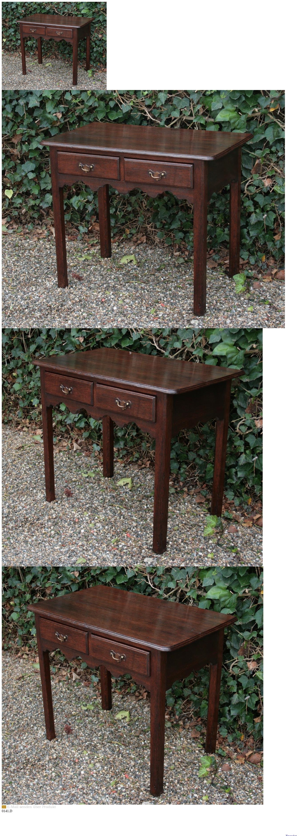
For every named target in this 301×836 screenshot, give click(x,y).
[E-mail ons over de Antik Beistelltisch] (30, 808)
